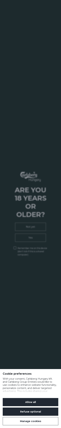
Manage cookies (30, 421)
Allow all (30, 402)
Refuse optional (30, 411)
